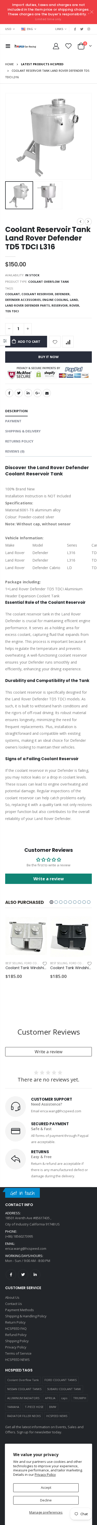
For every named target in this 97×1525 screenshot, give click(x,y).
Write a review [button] (48, 879)
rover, (75, 305)
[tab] (16, 411)
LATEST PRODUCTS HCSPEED (42, 64)
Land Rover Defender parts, (28, 305)
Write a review (48, 1052)
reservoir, (60, 305)
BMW (52, 1407)
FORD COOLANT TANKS (60, 1380)
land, (74, 300)
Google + (37, 393)
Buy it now (48, 356)
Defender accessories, (23, 300)
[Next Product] (88, 221)
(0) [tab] (14, 451)
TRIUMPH (79, 1398)
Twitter (18, 393)
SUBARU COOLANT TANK (64, 1389)
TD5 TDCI (12, 311)
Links (59, 29)
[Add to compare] (68, 341)
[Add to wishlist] (55, 341)
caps (64, 1398)
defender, (63, 294)
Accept (46, 1487)
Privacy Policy (45, 1474)
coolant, (13, 294)
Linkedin (35, 1274)
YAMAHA (13, 1407)
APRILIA (50, 1398)
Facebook (9, 393)
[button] (51, 902)
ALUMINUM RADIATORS (23, 1398)
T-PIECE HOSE (34, 1407)
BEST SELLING (14, 963)
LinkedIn (28, 393)
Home (9, 64)
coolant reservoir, (38, 294)
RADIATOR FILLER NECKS (24, 1416)
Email (47, 393)
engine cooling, (56, 300)
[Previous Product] (80, 221)
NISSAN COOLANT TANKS (24, 1389)
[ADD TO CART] (38, 923)
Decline (46, 1500)
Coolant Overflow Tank (23, 1380)
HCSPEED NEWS (56, 1416)
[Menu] (8, 45)
